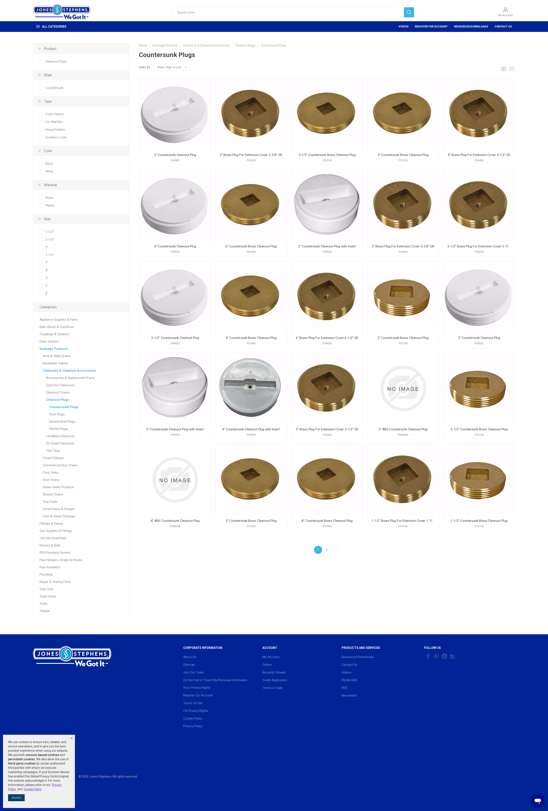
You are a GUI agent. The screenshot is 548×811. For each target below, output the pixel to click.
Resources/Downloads (471, 26)
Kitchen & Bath (50, 545)
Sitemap (189, 665)
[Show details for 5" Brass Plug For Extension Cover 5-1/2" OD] (327, 388)
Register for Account (431, 26)
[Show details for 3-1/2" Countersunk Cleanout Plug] (175, 297)
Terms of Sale (272, 688)
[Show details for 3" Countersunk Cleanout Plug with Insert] (175, 388)
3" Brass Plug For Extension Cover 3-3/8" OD (403, 246)
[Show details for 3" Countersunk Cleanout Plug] (479, 297)
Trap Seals (50, 502)
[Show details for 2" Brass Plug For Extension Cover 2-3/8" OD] (251, 114)
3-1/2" (49, 255)
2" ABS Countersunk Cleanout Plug (403, 429)
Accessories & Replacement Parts (70, 378)
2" (46, 247)
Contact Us (503, 26)
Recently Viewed (274, 672)
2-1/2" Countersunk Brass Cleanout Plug (479, 429)
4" (46, 270)
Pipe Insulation (50, 567)
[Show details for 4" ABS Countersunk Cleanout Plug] (175, 480)
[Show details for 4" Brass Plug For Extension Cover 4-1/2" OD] (479, 114)
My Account (505, 15)
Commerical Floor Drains (60, 465)
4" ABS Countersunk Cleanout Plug (175, 521)
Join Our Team (193, 672)
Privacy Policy (193, 726)
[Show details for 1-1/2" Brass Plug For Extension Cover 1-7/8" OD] (403, 480)
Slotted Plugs (58, 429)
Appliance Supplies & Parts (58, 320)
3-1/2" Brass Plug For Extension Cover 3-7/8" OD (479, 246)
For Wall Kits (54, 122)
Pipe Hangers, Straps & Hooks (61, 560)
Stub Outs (47, 589)
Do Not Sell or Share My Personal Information (215, 680)
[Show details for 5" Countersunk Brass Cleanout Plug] (251, 480)
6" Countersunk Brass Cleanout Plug (251, 246)
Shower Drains (53, 494)
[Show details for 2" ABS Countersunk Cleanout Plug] (403, 388)
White (49, 171)
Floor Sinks (50, 472)
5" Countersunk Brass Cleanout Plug (251, 521)
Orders (267, 665)
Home (143, 45)
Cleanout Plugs (56, 61)
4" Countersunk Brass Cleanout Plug (251, 338)
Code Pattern (54, 114)
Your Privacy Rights (196, 688)
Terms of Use (193, 703)
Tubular (45, 611)
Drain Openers (49, 341)
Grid (503, 68)
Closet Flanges (53, 458)
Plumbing (46, 574)
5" (46, 278)
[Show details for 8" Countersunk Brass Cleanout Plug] (327, 480)
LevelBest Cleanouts (60, 436)
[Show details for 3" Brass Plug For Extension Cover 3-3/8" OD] (403, 205)
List (512, 68)
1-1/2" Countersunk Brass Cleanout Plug (479, 521)
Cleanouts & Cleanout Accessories (69, 371)
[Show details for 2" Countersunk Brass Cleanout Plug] (403, 297)
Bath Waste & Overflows (57, 327)
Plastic (50, 205)
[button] (71, 738)
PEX (344, 688)
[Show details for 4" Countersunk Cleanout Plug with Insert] (251, 388)
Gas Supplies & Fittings (56, 531)
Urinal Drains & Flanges (59, 509)
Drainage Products (54, 349)
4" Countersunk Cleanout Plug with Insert (251, 429)
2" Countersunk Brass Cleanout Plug (403, 338)
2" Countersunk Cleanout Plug (175, 155)
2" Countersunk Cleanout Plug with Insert (327, 246)
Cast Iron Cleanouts (60, 385)
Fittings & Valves (51, 523)
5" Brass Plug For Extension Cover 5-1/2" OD (327, 429)
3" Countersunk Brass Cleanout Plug (403, 155)
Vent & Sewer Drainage (59, 516)
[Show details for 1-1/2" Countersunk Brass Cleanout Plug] (479, 480)
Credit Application (274, 680)
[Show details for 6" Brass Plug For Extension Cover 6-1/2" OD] (327, 297)
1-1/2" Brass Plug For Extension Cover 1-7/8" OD (403, 521)
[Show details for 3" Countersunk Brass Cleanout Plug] (403, 114)
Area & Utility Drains (56, 356)
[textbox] (288, 12)
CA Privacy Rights (195, 711)
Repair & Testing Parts (55, 582)
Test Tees (53, 451)
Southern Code (56, 137)
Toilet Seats (48, 596)
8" (46, 293)
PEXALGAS (349, 680)
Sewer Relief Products (58, 487)
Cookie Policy (192, 718)
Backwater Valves (55, 363)
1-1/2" (49, 232)
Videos (403, 26)
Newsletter (349, 695)
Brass (49, 198)
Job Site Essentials (53, 538)
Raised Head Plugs (62, 421)
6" (46, 286)
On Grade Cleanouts (60, 443)
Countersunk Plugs (63, 407)
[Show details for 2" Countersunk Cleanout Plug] (175, 114)
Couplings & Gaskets (54, 334)
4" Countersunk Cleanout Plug (175, 246)
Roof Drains (51, 480)
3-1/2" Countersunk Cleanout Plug (175, 338)
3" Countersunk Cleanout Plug (479, 338)
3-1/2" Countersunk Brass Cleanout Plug (327, 155)
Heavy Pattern (55, 130)
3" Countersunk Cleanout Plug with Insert (175, 429)
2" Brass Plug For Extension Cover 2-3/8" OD (251, 155)
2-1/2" (49, 239)
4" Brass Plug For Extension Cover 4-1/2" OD (479, 155)
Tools (44, 604)
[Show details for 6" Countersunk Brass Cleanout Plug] (251, 205)
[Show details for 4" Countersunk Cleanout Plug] (175, 205)
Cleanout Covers (58, 392)
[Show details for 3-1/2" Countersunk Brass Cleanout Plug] (327, 114)
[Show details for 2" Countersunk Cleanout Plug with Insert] (327, 205)
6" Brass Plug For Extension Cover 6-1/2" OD (327, 338)
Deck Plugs (57, 414)
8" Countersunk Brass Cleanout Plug (327, 521)
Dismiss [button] (16, 797)
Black (49, 164)
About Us (189, 657)
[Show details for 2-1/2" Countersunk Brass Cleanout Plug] (479, 388)
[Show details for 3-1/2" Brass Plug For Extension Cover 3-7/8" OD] (479, 205)
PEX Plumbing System (55, 553)
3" (46, 263)
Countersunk (54, 88)
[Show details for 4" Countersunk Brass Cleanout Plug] (251, 297)
